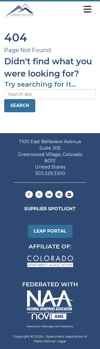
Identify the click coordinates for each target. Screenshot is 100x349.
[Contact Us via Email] (69, 194)
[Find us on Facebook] (29, 194)
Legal (62, 341)
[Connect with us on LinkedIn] (49, 194)
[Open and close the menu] (64, 9)
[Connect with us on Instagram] (59, 194)
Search (19, 105)
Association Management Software (50, 326)
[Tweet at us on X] (39, 194)
